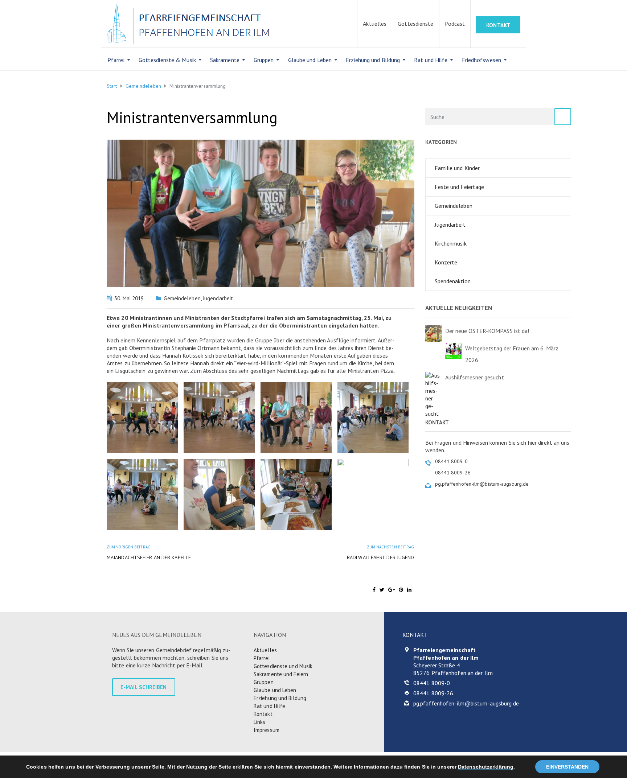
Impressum (266, 729)
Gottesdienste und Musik (283, 666)
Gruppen (264, 59)
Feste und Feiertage (459, 186)
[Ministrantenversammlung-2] (219, 416)
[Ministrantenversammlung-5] (142, 493)
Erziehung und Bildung (373, 59)
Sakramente (224, 59)
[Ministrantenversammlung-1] (142, 416)
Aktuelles (374, 23)
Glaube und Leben (310, 59)
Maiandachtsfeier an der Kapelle (149, 557)
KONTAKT (498, 25)
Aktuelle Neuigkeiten (458, 308)
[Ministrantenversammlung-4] (373, 416)
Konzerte (446, 262)
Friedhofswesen (481, 59)
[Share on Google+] (391, 589)
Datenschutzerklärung (485, 767)
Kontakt (263, 714)
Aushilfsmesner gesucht (474, 377)
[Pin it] (401, 589)
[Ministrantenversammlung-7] (296, 493)
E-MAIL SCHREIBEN (143, 687)
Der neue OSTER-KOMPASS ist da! (487, 330)
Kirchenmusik (451, 243)
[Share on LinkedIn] (409, 589)
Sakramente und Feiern (281, 674)
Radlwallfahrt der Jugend (380, 557)
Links (260, 722)
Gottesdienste (415, 23)
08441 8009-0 (431, 683)
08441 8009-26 (433, 693)
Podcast (455, 23)
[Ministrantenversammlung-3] (296, 416)
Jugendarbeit (218, 298)
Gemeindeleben (182, 298)
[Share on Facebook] (374, 589)
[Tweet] (382, 589)
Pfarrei (115, 59)
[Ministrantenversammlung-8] (373, 493)
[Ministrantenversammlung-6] (219, 493)
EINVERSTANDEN (567, 767)
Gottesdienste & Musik (167, 59)
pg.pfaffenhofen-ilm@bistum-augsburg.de (466, 703)
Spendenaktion (453, 281)
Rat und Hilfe (430, 59)
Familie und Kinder (457, 168)
